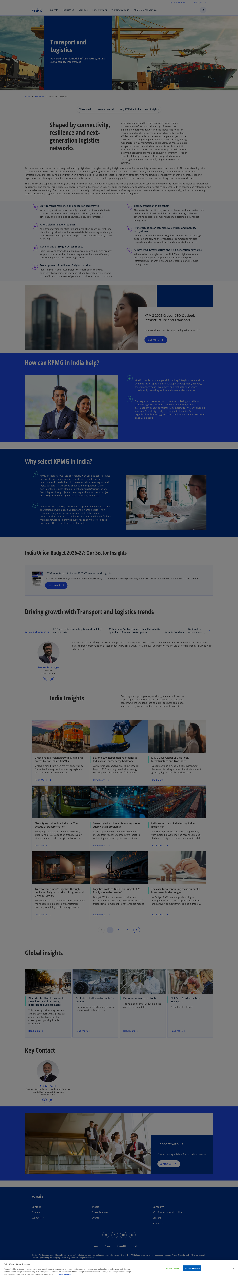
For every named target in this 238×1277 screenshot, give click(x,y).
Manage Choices (172, 1268)
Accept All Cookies (192, 1268)
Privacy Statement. (64, 1274)
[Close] (234, 1268)
